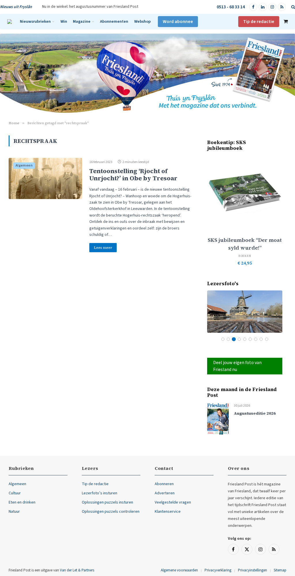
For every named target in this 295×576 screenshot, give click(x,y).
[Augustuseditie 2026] (218, 418)
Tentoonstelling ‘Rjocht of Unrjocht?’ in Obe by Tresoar (133, 174)
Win (63, 21)
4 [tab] (239, 339)
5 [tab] (244, 339)
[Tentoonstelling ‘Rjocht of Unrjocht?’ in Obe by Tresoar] (45, 178)
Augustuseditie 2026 (255, 413)
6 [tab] (250, 339)
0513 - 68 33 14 (231, 7)
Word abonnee (178, 21)
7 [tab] (255, 339)
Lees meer (103, 247)
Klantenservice (168, 511)
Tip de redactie (258, 21)
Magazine (81, 21)
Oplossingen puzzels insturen (107, 502)
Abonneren (164, 484)
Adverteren (165, 493)
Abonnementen (114, 21)
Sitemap (280, 570)
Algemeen (24, 165)
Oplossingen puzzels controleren (110, 511)
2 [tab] (228, 339)
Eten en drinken (22, 502)
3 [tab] (234, 339)
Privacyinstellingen (252, 570)
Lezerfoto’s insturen (99, 493)
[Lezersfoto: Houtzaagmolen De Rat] (244, 311)
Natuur (14, 511)
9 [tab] (266, 339)
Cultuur (15, 493)
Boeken (245, 256)
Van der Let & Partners (77, 570)
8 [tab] (261, 339)
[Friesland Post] (9, 21)
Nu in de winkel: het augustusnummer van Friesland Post (90, 6)
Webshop (142, 21)
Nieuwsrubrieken (35, 21)
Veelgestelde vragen (173, 502)
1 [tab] (223, 339)
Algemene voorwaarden (179, 570)
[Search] (292, 7)
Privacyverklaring (218, 570)
